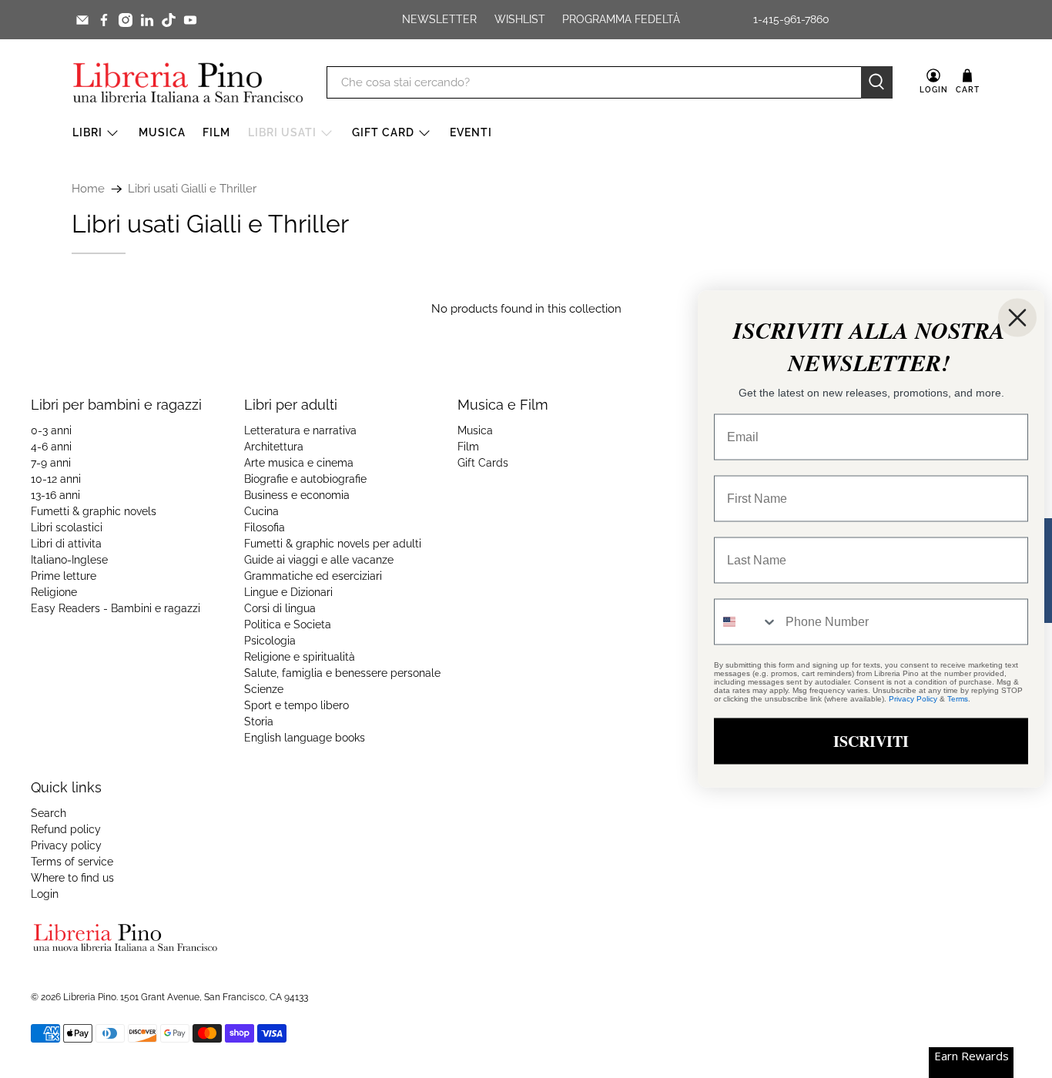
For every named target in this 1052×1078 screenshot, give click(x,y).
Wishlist (519, 19)
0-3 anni (51, 430)
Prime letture (63, 576)
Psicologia (270, 640)
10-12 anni (56, 479)
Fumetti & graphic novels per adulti (332, 543)
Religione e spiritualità (299, 657)
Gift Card (383, 132)
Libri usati (282, 132)
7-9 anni (51, 463)
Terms (957, 699)
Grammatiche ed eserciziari (313, 576)
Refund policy (66, 829)
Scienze (263, 689)
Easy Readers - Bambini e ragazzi (115, 608)
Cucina (261, 511)
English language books (304, 738)
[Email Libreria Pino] (82, 20)
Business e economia (297, 495)
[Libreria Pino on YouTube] (190, 20)
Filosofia (264, 527)
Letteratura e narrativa (300, 430)
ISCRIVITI (871, 741)
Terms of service (72, 861)
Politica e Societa (287, 624)
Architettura (273, 446)
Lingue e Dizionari (288, 592)
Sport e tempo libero (296, 705)
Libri (87, 132)
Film (216, 132)
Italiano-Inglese (69, 560)
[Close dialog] (1017, 318)
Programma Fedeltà (621, 19)
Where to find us (72, 878)
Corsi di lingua (280, 608)
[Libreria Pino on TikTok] (169, 20)
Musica (162, 132)
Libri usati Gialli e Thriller (192, 189)
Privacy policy (66, 845)
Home (88, 189)
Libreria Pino (89, 997)
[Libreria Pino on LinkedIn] (147, 20)
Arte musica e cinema (298, 463)
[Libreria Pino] (187, 82)
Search (48, 813)
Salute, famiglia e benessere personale (342, 673)
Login (45, 894)
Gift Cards (482, 463)
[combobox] (746, 622)
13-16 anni (55, 495)
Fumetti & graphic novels (93, 511)
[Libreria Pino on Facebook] (104, 20)
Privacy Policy (913, 699)
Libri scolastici (66, 527)
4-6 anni (51, 446)
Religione (54, 592)
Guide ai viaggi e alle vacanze (319, 560)
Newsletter (439, 19)
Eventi (471, 132)
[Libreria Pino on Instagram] (125, 20)
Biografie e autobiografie (305, 479)
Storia (258, 721)
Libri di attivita (66, 543)
